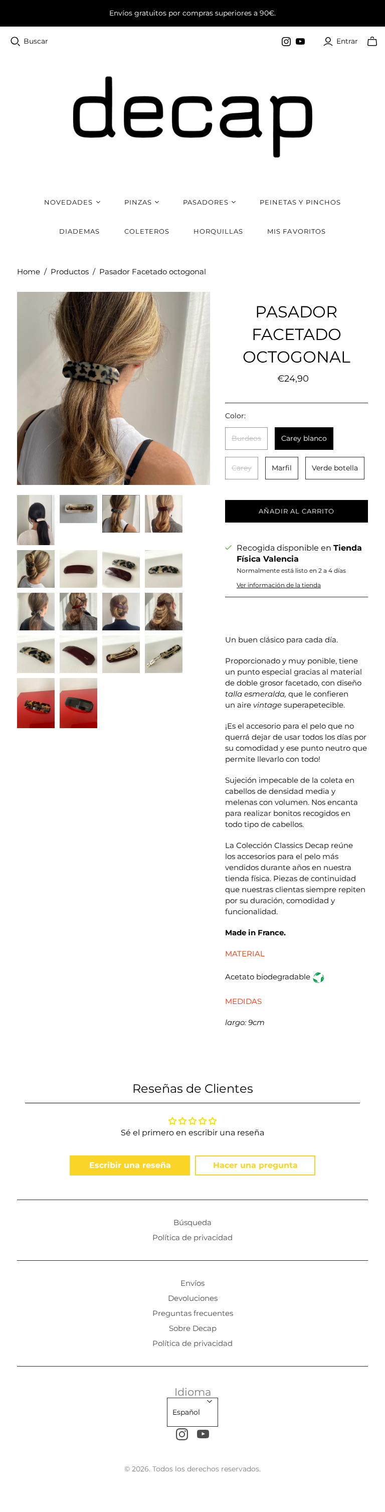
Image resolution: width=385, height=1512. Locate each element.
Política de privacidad (192, 1237)
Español (186, 1412)
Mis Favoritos (296, 231)
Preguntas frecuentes (192, 1313)
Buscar (36, 41)
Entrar (347, 41)
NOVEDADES (68, 202)
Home (28, 271)
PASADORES (206, 202)
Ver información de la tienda (279, 585)
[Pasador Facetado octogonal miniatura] (36, 520)
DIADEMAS (79, 231)
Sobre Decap (193, 1328)
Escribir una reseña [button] (130, 1165)
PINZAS (138, 202)
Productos (70, 271)
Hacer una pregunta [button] (255, 1165)
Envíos (192, 1283)
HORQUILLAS (218, 231)
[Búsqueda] (16, 42)
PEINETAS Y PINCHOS (300, 202)
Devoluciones (193, 1298)
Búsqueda (192, 1222)
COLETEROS (146, 231)
